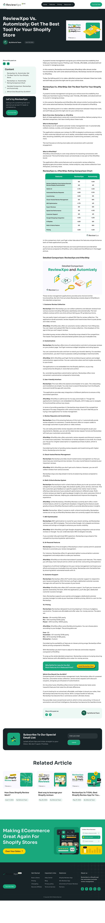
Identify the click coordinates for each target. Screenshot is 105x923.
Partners (61, 887)
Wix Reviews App (64, 881)
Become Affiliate (36, 887)
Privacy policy (49, 884)
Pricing (33, 881)
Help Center (48, 878)
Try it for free (96, 4)
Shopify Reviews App (65, 878)
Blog (46, 881)
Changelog (34, 884)
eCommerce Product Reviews (68, 884)
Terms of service (50, 887)
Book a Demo (35, 878)
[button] (68, 4)
